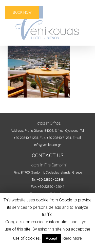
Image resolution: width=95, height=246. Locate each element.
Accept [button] (51, 238)
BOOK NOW (22, 12)
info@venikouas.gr (47, 145)
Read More (72, 238)
